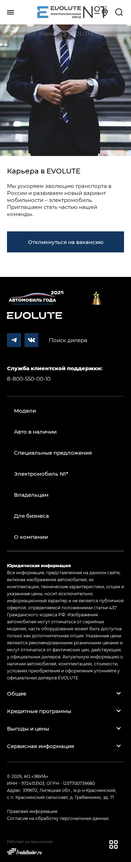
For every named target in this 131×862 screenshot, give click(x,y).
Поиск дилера (68, 340)
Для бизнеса (31, 515)
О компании (31, 536)
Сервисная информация (40, 745)
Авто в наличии (35, 431)
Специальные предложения (53, 452)
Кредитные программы (39, 710)
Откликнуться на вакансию (65, 241)
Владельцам (31, 494)
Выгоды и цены (28, 728)
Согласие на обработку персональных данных (58, 818)
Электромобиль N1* (41, 473)
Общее (16, 693)
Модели (25, 410)
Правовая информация (32, 811)
